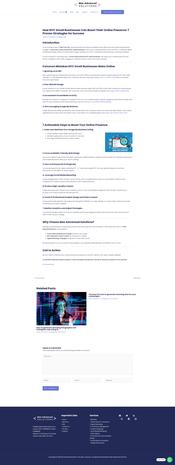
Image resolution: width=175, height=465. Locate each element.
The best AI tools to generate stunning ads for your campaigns (112, 295)
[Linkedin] (128, 419)
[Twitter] (127, 415)
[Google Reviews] (133, 415)
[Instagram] (121, 419)
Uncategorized (61, 37)
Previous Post (38, 278)
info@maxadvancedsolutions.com (44, 427)
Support (84, 12)
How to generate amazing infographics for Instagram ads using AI (56, 328)
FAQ (77, 12)
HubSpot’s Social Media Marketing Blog (97, 102)
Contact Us (94, 12)
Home (54, 12)
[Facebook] (120, 415)
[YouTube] (135, 419)
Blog (71, 12)
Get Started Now (48, 264)
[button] (112, 12)
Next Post (137, 278)
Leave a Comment (49, 37)
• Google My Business (97, 443)
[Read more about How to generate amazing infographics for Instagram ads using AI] (61, 309)
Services (62, 12)
